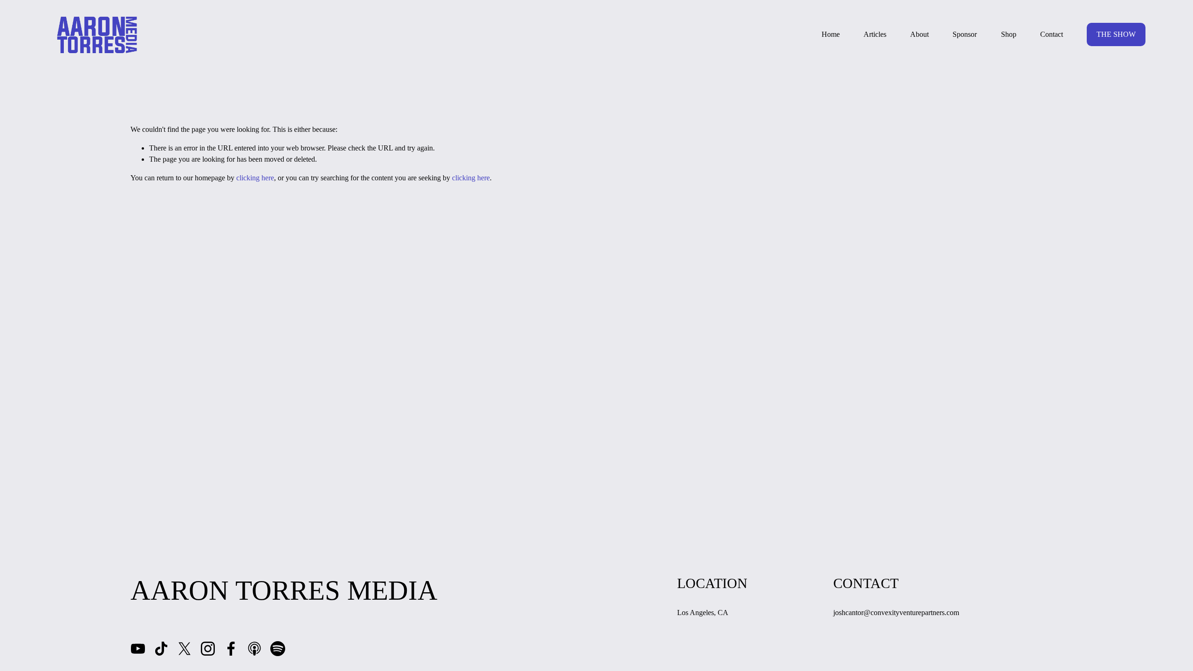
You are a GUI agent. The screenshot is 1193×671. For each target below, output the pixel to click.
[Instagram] (207, 648)
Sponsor (965, 34)
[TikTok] (161, 648)
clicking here (255, 178)
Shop (1008, 34)
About (919, 34)
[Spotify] (277, 648)
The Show (1116, 34)
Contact (1051, 34)
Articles (875, 34)
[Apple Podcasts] (254, 648)
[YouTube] (137, 648)
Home (831, 34)
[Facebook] (231, 648)
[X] (184, 648)
